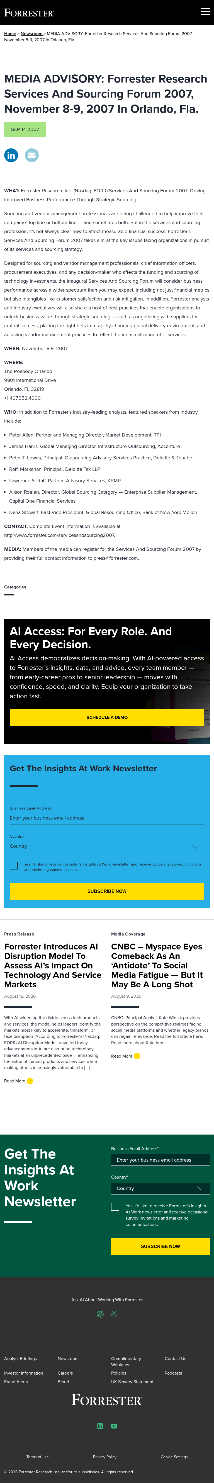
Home (10, 33)
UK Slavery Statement (132, 1381)
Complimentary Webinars (126, 1361)
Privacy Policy (104, 1457)
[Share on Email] (32, 155)
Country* (17, 836)
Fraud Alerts (16, 1381)
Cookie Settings (174, 1457)
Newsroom (32, 33)
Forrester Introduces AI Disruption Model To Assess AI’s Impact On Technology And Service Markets (53, 965)
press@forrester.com (116, 558)
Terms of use (37, 1457)
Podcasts (173, 1373)
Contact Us (175, 1358)
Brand (63, 1381)
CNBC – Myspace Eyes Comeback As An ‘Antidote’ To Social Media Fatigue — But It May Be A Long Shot (157, 965)
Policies (118, 1373)
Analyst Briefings (20, 1358)
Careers (65, 1373)
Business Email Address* (31, 808)
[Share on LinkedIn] (11, 155)
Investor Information (23, 1373)
